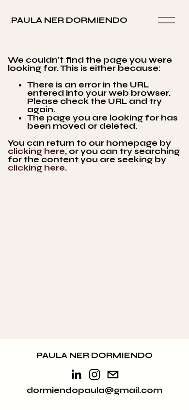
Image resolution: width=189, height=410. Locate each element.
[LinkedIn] (76, 374)
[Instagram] (94, 374)
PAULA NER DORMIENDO (69, 20)
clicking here (36, 151)
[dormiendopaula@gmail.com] (113, 374)
